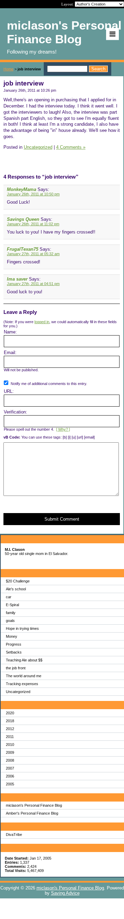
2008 (10, 760)
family (11, 613)
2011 (10, 737)
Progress (13, 644)
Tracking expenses (22, 684)
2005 (10, 784)
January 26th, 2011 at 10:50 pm (33, 194)
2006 (10, 776)
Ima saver (17, 279)
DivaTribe (14, 834)
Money (11, 636)
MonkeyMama (21, 189)
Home (8, 69)
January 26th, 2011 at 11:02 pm (33, 224)
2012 (10, 729)
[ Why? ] (63, 429)
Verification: (15, 412)
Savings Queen (23, 219)
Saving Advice (65, 893)
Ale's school (16, 589)
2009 (10, 752)
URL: (9, 391)
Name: (10, 331)
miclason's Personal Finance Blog (34, 805)
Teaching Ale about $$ (24, 660)
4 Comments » (70, 147)
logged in (41, 322)
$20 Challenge (18, 581)
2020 (10, 713)
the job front (15, 668)
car (8, 597)
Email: (10, 352)
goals (10, 621)
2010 (10, 744)
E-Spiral (12, 605)
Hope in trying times (22, 628)
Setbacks (14, 652)
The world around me (23, 676)
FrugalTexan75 (22, 249)
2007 (10, 768)
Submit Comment (61, 519)
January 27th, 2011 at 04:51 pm (33, 284)
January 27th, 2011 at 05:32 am (33, 254)
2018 (10, 721)
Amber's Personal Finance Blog (32, 813)
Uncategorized (18, 692)
